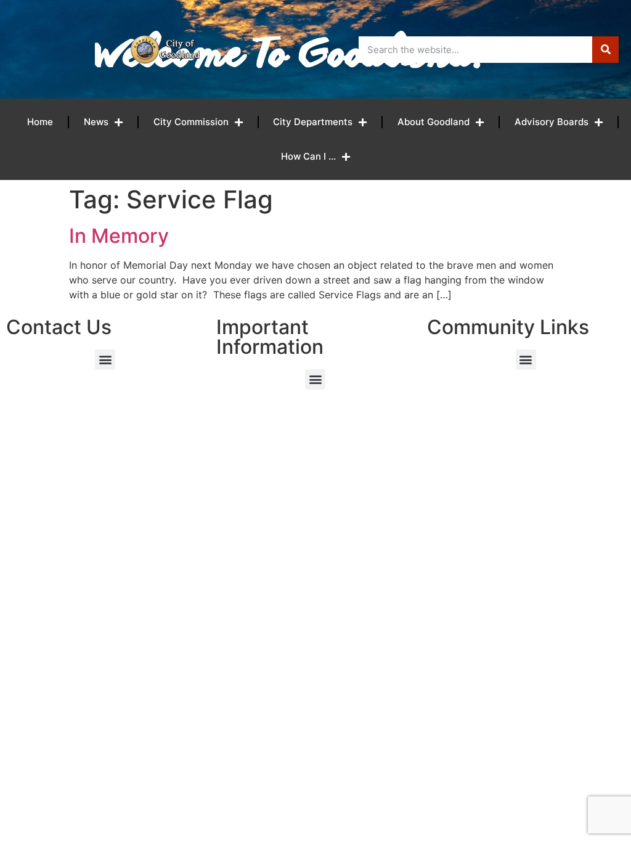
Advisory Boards (551, 122)
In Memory (119, 236)
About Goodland (433, 122)
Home (40, 122)
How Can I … (308, 156)
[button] (105, 359)
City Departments (312, 122)
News (96, 122)
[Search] (605, 49)
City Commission (191, 122)
